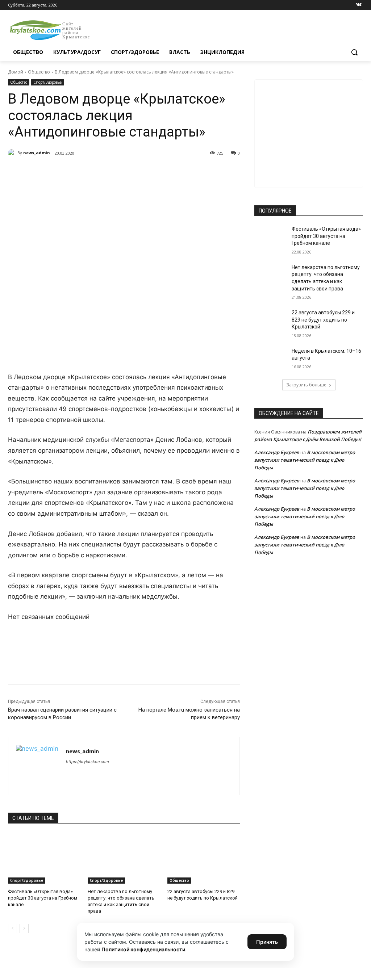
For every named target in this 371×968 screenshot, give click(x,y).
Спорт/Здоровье (47, 82)
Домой (15, 72)
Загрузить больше (306, 385)
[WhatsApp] (108, 171)
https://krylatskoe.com (87, 761)
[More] (141, 171)
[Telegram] (91, 171)
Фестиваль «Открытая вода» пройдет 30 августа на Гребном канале (42, 898)
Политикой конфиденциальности (143, 949)
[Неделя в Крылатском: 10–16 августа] (270, 359)
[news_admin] (12, 152)
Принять (267, 942)
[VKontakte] (359, 5)
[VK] (74, 171)
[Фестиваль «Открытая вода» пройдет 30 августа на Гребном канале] (44, 858)
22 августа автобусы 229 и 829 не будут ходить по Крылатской (323, 320)
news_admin (36, 152)
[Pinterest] (124, 171)
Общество (39, 72)
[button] (354, 52)
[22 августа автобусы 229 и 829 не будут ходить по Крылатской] (203, 858)
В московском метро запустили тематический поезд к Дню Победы (304, 460)
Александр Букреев (276, 452)
